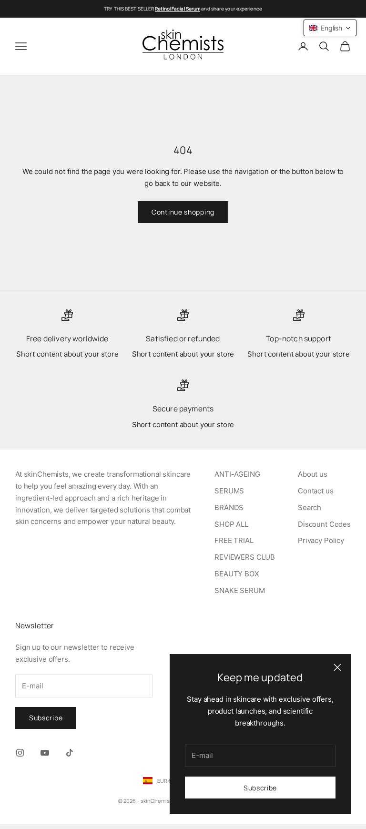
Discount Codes (324, 524)
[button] (330, 28)
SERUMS (229, 490)
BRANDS (229, 507)
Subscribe (260, 787)
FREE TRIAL (234, 540)
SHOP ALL (231, 524)
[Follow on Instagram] (20, 752)
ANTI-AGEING (237, 474)
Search (309, 507)
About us (312, 474)
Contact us (316, 490)
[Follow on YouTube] (45, 752)
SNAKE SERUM (239, 590)
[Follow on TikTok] (69, 752)
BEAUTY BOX (236, 573)
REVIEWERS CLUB (244, 557)
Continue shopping (183, 211)
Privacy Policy (321, 540)
